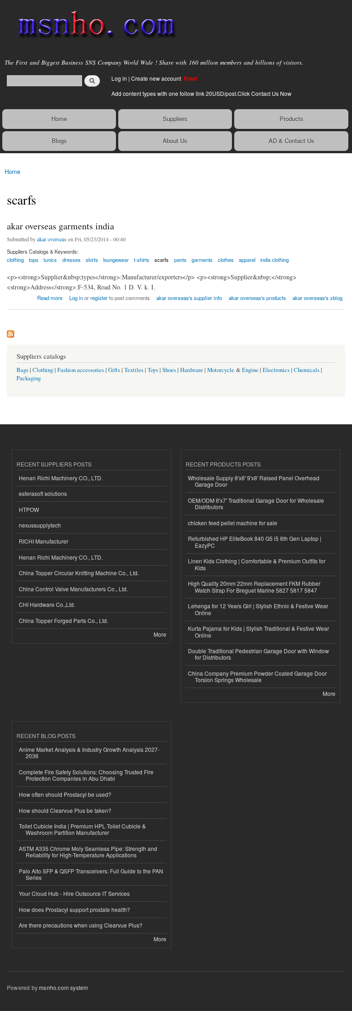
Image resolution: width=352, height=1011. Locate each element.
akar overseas (51, 239)
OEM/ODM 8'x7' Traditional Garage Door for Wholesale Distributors (256, 503)
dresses (71, 259)
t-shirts (141, 259)
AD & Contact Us (291, 140)
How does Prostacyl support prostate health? (74, 909)
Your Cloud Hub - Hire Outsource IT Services (74, 893)
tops (33, 259)
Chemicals (307, 370)
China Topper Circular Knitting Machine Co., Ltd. (79, 573)
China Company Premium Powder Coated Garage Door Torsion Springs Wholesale (257, 676)
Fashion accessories (80, 370)
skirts (92, 259)
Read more (49, 297)
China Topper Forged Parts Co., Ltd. (63, 620)
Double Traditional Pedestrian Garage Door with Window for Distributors (258, 654)
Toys (153, 370)
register (99, 297)
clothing (15, 259)
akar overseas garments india (60, 226)
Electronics (276, 370)
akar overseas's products (257, 297)
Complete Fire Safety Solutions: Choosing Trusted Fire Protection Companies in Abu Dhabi (86, 775)
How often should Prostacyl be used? (65, 794)
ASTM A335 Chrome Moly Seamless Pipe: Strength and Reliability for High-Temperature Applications (88, 851)
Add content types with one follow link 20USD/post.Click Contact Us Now (201, 93)
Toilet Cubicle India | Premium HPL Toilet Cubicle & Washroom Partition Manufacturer (82, 829)
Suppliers (175, 118)
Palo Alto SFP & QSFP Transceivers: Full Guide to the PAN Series (91, 874)
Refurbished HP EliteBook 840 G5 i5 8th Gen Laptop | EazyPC (254, 541)
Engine (250, 370)
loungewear (116, 259)
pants (180, 259)
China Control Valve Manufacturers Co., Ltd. (73, 589)
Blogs (59, 140)
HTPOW (29, 509)
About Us (175, 140)
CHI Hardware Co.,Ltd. (47, 604)
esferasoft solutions (43, 493)
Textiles (133, 370)
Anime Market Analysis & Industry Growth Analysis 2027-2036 (89, 752)
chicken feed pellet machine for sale (232, 523)
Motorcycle (220, 370)
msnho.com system (63, 987)
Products (291, 118)
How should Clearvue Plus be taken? (65, 810)
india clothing (274, 259)
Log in (119, 78)
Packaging (28, 378)
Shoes (169, 370)
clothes (226, 259)
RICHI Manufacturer (43, 541)
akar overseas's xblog (317, 297)
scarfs (161, 259)
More (160, 634)
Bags (22, 370)
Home (59, 118)
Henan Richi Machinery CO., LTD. (61, 478)
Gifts (114, 370)
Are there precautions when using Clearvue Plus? (81, 925)
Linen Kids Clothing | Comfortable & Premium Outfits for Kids (256, 564)
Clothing (43, 370)
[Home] (93, 25)
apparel (247, 259)
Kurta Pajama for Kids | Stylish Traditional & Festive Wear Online (258, 631)
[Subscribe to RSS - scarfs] (10, 331)
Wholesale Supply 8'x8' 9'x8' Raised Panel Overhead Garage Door (253, 481)
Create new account (156, 78)
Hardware (191, 370)
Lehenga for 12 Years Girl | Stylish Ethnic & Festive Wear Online (258, 609)
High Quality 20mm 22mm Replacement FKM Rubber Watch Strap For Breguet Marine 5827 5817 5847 (254, 586)
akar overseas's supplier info (189, 297)
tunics (50, 259)
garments (202, 259)
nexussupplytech (40, 525)
